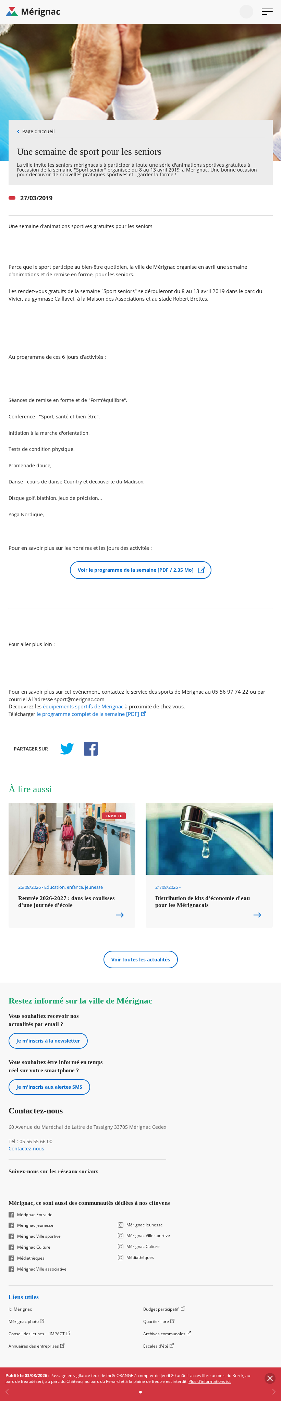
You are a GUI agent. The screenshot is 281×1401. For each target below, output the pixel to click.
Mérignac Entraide (34, 1214)
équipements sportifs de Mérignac (83, 706)
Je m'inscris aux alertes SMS (49, 1087)
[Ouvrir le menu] (267, 11)
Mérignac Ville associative (41, 1269)
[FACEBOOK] (87, 749)
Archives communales (164, 1334)
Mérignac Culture (33, 1247)
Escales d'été (155, 1346)
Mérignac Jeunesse (35, 1225)
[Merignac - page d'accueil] (140, 12)
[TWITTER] (67, 749)
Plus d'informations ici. (209, 1381)
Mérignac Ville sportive (39, 1236)
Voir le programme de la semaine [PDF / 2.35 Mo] (136, 570)
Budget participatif (161, 1309)
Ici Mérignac (20, 1309)
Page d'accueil (38, 131)
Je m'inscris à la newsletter (48, 1040)
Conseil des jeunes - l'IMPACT (37, 1334)
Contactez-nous (26, 1148)
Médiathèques (31, 1258)
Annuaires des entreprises (34, 1346)
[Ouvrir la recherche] (246, 11)
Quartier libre (156, 1321)
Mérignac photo (24, 1321)
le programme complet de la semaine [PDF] (88, 714)
